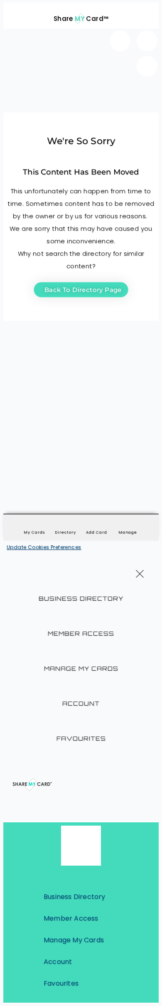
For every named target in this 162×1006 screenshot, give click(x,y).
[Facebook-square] (147, 40)
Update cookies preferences (44, 547)
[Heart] (120, 40)
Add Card (96, 532)
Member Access (81, 633)
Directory (65, 532)
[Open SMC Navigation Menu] (14, 13)
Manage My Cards (81, 668)
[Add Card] (97, 526)
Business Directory (81, 598)
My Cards (34, 532)
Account (81, 703)
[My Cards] (34, 526)
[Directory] (66, 526)
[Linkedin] (147, 66)
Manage (127, 532)
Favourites (81, 738)
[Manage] (128, 526)
